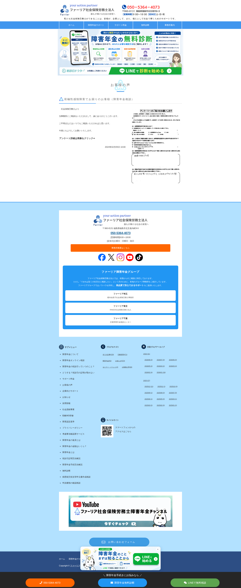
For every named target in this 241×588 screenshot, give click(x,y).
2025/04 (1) (173, 399)
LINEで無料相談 (197, 582)
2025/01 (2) (173, 405)
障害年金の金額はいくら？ (74, 446)
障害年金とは (68, 452)
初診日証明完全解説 (71, 458)
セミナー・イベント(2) (110, 367)
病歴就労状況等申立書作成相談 (76, 477)
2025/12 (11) (149, 386)
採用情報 (66, 403)
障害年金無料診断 (124, 582)
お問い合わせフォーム (121, 542)
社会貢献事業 (68, 409)
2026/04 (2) (161, 366)
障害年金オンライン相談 (73, 360)
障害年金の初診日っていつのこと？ (78, 366)
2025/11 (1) (161, 386)
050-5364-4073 (121, 233)
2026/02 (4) (149, 372)
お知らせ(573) (120, 361)
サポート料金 (121, 25)
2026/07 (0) (161, 360)
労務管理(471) (122, 354)
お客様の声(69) (127, 367)
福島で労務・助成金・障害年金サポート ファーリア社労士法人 (82, 10)
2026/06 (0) (173, 360)
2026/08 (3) (149, 360)
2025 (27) (146, 380)
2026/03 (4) (173, 366)
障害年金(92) (107, 361)
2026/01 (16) (161, 372)
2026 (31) (146, 354)
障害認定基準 (68, 422)
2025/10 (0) (173, 386)
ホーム (71, 25)
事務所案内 (170, 25)
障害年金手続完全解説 (72, 465)
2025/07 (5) (173, 393)
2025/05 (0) (161, 399)
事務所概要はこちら (120, 248)
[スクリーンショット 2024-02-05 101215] (156, 186)
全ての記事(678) (108, 354)
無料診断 (145, 25)
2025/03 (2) (149, 405)
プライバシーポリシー (72, 428)
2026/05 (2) (149, 366)
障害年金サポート (96, 25)
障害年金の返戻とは (71, 440)
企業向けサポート (70, 391)
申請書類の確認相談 (71, 483)
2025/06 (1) (149, 399)
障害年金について (70, 354)
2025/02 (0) (161, 405)
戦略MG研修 (68, 416)
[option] (120, 52)
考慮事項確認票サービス (73, 434)
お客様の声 (67, 385)
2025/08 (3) (161, 393)
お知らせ (66, 397)
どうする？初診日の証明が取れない (78, 373)
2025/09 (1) (149, 393)
